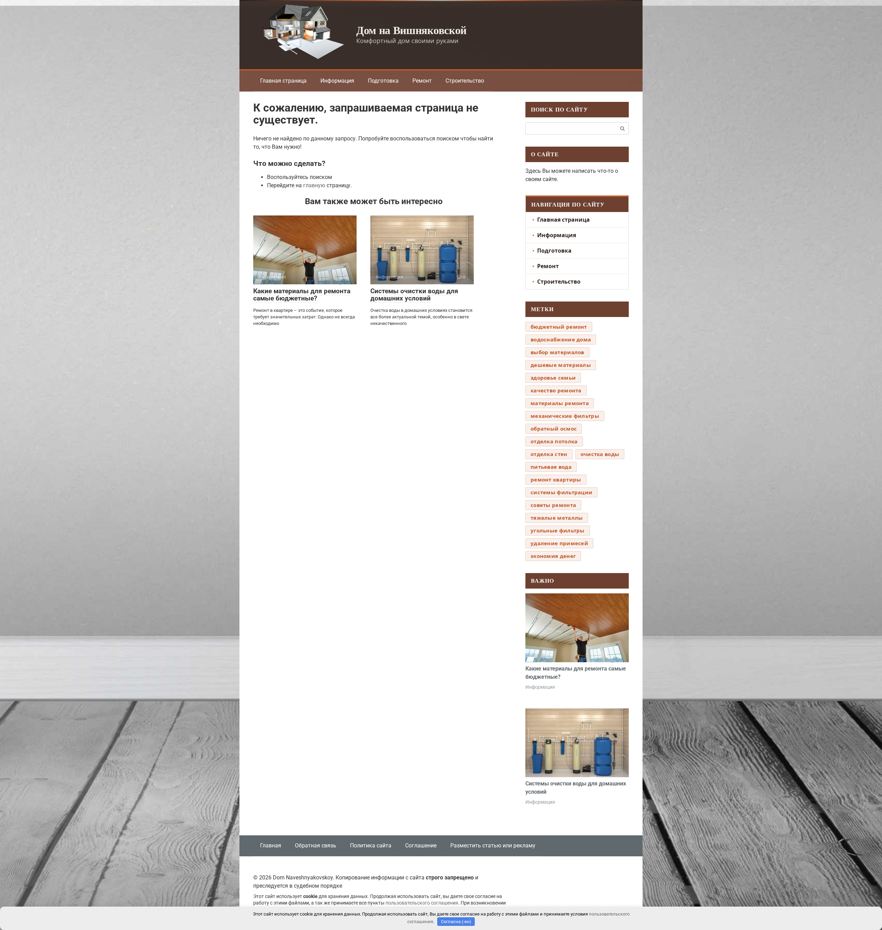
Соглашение (421, 845)
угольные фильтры (558, 530)
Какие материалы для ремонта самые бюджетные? (301, 294)
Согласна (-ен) (456, 921)
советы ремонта (553, 504)
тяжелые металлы (557, 517)
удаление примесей (559, 543)
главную (314, 185)
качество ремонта (556, 390)
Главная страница (283, 80)
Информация (337, 80)
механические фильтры (565, 415)
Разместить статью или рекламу (492, 845)
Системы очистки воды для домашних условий (414, 294)
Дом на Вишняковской (411, 30)
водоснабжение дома (561, 339)
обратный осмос (554, 428)
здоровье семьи (553, 377)
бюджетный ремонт (559, 326)
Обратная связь (315, 845)
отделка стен (549, 454)
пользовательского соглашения (422, 903)
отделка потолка (554, 441)
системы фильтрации (561, 492)
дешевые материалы (561, 364)
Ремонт (422, 80)
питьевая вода (551, 466)
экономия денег (553, 555)
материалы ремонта (560, 403)
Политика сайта (370, 845)
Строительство (464, 80)
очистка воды (600, 454)
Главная (270, 845)
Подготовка (383, 80)
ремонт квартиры (556, 479)
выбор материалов (557, 352)
